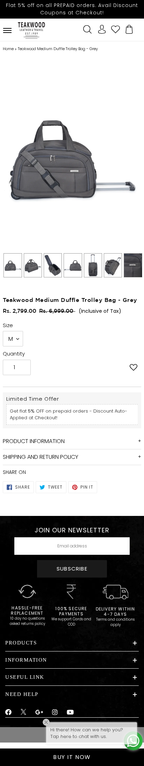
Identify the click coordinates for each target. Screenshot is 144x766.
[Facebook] (8, 712)
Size (8, 325)
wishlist (115, 28)
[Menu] (7, 30)
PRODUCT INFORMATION (34, 441)
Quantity (14, 353)
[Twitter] (24, 712)
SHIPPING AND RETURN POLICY (40, 457)
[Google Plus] (39, 712)
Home (8, 48)
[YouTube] (70, 712)
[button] (133, 368)
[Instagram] (55, 712)
